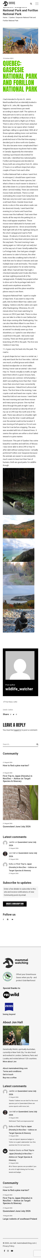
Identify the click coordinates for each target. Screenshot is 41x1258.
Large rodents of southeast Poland (20, 1219)
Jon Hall (12, 853)
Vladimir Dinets (15, 1150)
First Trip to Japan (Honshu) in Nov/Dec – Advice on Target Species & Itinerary (17, 778)
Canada (5, 710)
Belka (11, 864)
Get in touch (8, 1074)
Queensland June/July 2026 (17, 826)
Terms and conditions (12, 1071)
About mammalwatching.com (15, 1068)
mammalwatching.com (26, 1243)
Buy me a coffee (10, 1077)
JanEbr (12, 842)
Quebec (10, 710)
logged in (17, 730)
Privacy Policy (8, 1246)
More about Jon (9, 1061)
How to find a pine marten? (16, 765)
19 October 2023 (8, 58)
